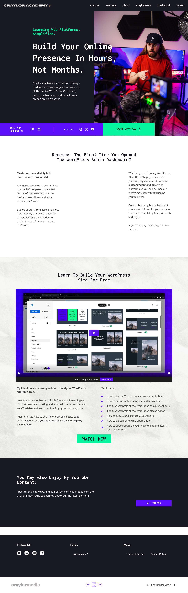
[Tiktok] (42, 553)
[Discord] (39, 129)
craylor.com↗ (80, 554)
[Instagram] (81, 129)
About (126, 5)
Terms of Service (135, 554)
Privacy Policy (158, 554)
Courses (94, 5)
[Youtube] (92, 129)
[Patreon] (32, 129)
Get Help (111, 5)
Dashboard (164, 5)
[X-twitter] (86, 129)
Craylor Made (143, 5)
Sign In (180, 5)
